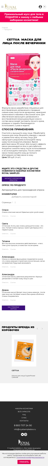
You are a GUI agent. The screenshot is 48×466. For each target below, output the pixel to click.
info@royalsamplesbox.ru (24, 429)
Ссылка (13, 216)
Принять (24, 462)
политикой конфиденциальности (30, 457)
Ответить (5, 216)
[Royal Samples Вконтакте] (22, 434)
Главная (5, 28)
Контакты (24, 421)
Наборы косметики (24, 408)
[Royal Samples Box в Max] (25, 434)
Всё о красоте (24, 412)
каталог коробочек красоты (13, 179)
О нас (24, 418)
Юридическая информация (24, 450)
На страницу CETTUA (13, 308)
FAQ (24, 415)
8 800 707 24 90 (23, 425)
